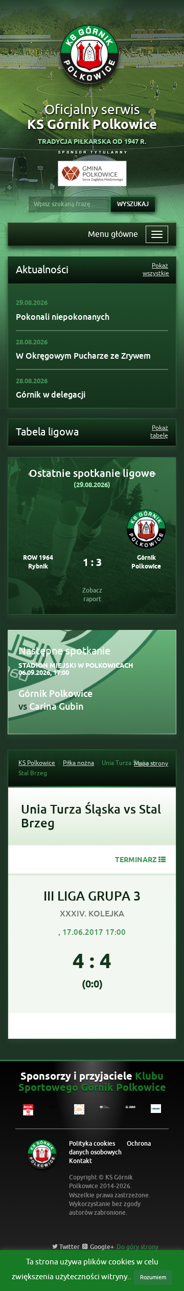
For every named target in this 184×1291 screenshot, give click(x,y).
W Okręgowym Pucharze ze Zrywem (83, 356)
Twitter (69, 1247)
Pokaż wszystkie (155, 269)
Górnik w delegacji (50, 394)
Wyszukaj (133, 204)
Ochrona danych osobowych (110, 1148)
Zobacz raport (92, 594)
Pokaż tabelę (159, 432)
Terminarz (136, 860)
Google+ (101, 1247)
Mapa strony (151, 763)
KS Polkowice (36, 763)
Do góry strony (137, 1247)
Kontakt (80, 1161)
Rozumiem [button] (153, 1277)
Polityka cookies (92, 1144)
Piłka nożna (78, 763)
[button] (29, 474)
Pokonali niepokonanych (62, 317)
